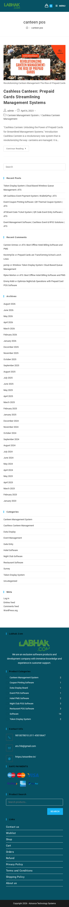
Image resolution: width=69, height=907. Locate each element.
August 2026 (9, 304)
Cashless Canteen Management (19, 525)
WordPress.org (11, 610)
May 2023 (8, 476)
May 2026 (8, 316)
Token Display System (14, 575)
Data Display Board (19, 688)
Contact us (12, 826)
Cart (8, 845)
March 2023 (9, 488)
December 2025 (11, 347)
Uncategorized (10, 581)
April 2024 (8, 470)
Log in (6, 598)
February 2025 (10, 408)
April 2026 (8, 322)
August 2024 (9, 445)
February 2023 (10, 494)
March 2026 (9, 328)
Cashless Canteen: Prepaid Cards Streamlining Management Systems (29, 97)
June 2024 (8, 457)
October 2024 (10, 433)
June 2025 (8, 384)
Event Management (13, 538)
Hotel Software (11, 550)
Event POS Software (19, 693)
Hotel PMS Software (19, 698)
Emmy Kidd (9, 281)
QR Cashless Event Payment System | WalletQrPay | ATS (30, 196)
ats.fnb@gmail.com (25, 746)
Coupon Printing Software (22, 682)
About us (11, 883)
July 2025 (8, 377)
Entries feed (9, 602)
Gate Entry (8, 544)
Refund (10, 858)
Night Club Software (13, 556)
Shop (9, 839)
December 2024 (11, 421)
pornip (6, 265)
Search (55, 811)
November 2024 (11, 427)
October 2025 (10, 359)
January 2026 (10, 341)
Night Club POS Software (21, 703)
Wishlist (11, 833)
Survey (7, 568)
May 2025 (8, 390)
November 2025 (11, 353)
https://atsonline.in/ (25, 756)
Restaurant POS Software (22, 708)
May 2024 (8, 464)
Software (14, 714)
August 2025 (9, 371)
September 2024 (11, 439)
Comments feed (11, 606)
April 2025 (8, 396)
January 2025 (10, 414)
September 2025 (11, 365)
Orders (10, 851)
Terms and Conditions (19, 870)
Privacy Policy (14, 864)
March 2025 (9, 402)
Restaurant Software (13, 562)
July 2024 (8, 451)
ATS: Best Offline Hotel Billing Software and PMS (42, 275)
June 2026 (8, 310)
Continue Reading (17, 148)
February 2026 (10, 334)
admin (10, 110)
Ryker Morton (10, 275)
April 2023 (8, 482)
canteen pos (37, 28)
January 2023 (10, 501)
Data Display (10, 532)
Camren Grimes (11, 245)
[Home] (27, 28)
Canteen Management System (23, 115)
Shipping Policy (15, 876)
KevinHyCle (9, 255)
